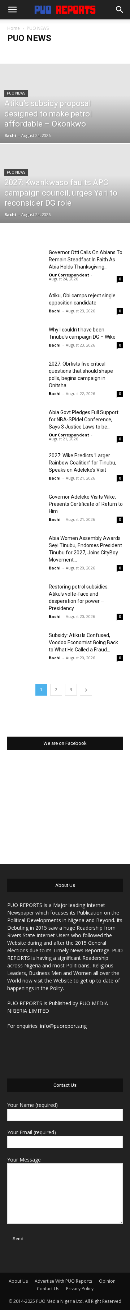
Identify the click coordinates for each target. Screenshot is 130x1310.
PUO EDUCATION (54, 52)
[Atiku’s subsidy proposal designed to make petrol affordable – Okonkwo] (65, 119)
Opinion (107, 1281)
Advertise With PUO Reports (63, 1281)
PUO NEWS (16, 93)
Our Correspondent (69, 275)
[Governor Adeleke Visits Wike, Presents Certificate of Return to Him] (25, 505)
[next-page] (86, 690)
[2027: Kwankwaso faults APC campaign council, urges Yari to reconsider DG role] (65, 200)
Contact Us (48, 1289)
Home (13, 28)
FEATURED (20, 52)
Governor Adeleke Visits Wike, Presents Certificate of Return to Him (86, 504)
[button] (12, 9)
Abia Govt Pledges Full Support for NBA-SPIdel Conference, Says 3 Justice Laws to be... (83, 419)
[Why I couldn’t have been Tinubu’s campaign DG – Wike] (25, 338)
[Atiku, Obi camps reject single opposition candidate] (25, 304)
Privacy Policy (80, 1289)
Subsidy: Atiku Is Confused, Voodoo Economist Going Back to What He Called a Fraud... (83, 642)
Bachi (10, 135)
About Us (18, 1281)
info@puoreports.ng (63, 1025)
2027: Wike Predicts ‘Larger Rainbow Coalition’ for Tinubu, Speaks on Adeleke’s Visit (82, 463)
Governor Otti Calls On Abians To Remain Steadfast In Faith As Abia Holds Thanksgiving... (85, 259)
